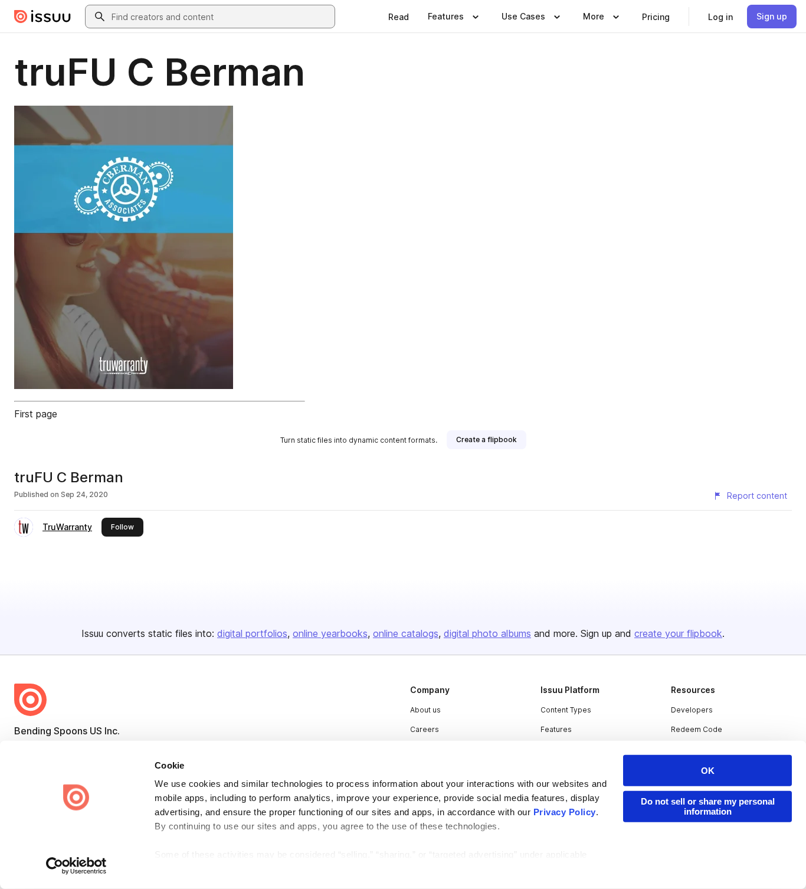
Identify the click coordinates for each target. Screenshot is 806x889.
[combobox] (221, 16)
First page (35, 414)
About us (425, 709)
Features (556, 729)
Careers (424, 729)
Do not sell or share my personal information (708, 806)
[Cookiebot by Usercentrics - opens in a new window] (76, 866)
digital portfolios (252, 633)
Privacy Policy (564, 812)
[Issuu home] (42, 16)
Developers (692, 709)
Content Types (565, 709)
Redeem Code (696, 729)
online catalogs (405, 633)
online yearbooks (330, 633)
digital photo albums (487, 633)
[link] (398, 16)
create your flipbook (678, 633)
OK (708, 771)
